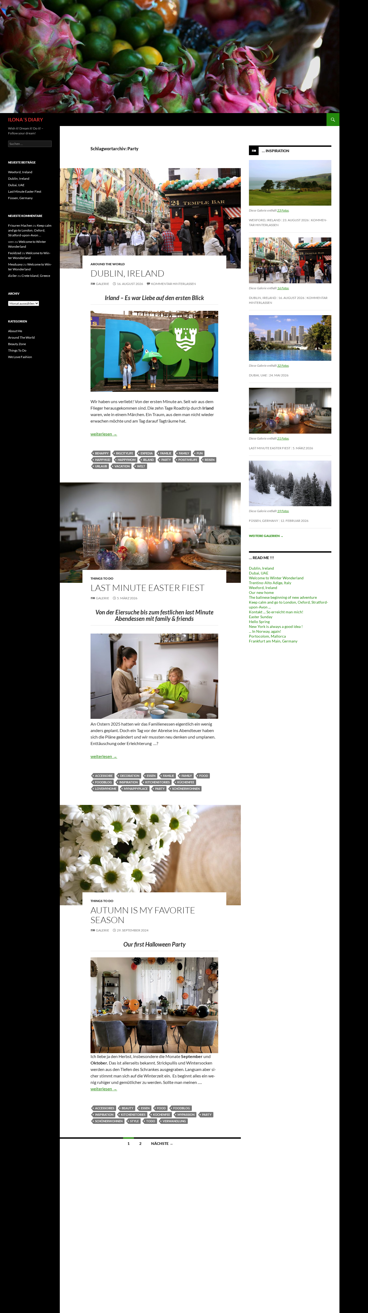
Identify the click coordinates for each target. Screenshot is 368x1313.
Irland (148, 459)
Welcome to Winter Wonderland (276, 578)
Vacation (122, 466)
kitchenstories (157, 782)
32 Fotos (283, 365)
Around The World (108, 264)
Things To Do (102, 578)
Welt (141, 466)
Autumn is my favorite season (143, 914)
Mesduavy (15, 264)
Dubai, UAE (258, 375)
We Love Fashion (20, 357)
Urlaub (101, 466)
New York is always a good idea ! (276, 626)
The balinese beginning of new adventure (283, 597)
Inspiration (128, 782)
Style (134, 1121)
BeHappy (102, 453)
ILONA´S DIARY (25, 120)
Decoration (129, 775)
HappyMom (127, 459)
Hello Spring (259, 621)
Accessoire (104, 775)
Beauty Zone (17, 344)
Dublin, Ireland (127, 273)
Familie (165, 453)
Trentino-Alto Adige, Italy (270, 582)
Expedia (147, 453)
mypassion (186, 1114)
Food (203, 775)
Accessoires (104, 1108)
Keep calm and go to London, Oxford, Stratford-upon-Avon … (29, 230)
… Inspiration (275, 150)
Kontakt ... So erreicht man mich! (276, 612)
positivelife (187, 459)
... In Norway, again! (265, 631)
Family (184, 453)
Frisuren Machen (20, 225)
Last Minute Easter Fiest (147, 587)
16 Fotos (283, 288)
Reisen (209, 459)
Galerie (102, 284)
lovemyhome (105, 788)
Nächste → (162, 1143)
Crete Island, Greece (36, 276)
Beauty (127, 1108)
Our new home (261, 592)
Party (166, 459)
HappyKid (102, 459)
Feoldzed (14, 253)
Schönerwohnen (186, 788)
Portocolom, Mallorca (267, 636)
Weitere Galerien (266, 536)
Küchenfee (185, 782)
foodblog (103, 782)
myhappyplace (136, 788)
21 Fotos (283, 438)
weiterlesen (104, 433)
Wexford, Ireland (264, 220)
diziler (12, 276)
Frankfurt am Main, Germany (273, 641)
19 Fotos (283, 511)
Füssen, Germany (263, 521)
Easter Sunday (260, 616)
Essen (151, 775)
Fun (200, 453)
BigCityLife (124, 453)
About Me (15, 331)
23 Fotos (283, 210)
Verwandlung (174, 1121)
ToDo (150, 1121)
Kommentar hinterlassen (173, 284)
